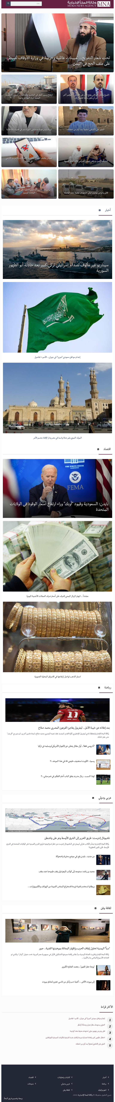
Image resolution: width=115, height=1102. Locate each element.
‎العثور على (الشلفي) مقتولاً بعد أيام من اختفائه (86, 130)
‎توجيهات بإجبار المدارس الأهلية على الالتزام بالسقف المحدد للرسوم (29, 191)
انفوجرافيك (102, 1090)
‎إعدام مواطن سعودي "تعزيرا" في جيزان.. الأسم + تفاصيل (87, 1019)
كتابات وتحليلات (64, 1078)
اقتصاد (107, 449)
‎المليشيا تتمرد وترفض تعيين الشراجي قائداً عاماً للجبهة (86, 161)
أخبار (108, 210)
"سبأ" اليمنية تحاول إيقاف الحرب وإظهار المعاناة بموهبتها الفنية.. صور (74, 949)
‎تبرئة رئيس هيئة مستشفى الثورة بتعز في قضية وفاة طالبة (29, 130)
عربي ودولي (104, 798)
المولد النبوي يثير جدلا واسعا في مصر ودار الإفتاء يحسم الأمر (57, 438)
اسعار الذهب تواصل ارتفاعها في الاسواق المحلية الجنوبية (57, 677)
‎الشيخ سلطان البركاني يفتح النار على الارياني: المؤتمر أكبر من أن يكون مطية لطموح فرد (86, 97)
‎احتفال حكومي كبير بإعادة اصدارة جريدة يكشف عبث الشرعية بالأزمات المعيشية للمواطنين (75, 1038)
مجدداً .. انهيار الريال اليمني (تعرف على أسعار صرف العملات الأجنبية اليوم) (57, 596)
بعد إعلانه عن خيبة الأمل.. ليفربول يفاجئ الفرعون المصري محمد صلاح (74, 728)
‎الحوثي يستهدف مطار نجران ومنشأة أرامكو (91, 1025)
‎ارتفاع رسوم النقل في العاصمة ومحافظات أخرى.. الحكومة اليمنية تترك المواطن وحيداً (29, 97)
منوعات (31, 1084)
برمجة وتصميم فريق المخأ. (13, 1099)
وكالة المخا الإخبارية (85, 1095)
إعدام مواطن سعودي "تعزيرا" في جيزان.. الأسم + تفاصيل (57, 357)
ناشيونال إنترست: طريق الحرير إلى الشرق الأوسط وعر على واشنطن (77, 838)
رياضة (107, 688)
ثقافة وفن (106, 908)
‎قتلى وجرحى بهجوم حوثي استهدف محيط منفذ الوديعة (86, 193)
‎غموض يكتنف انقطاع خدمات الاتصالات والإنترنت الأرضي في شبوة (29, 160)
